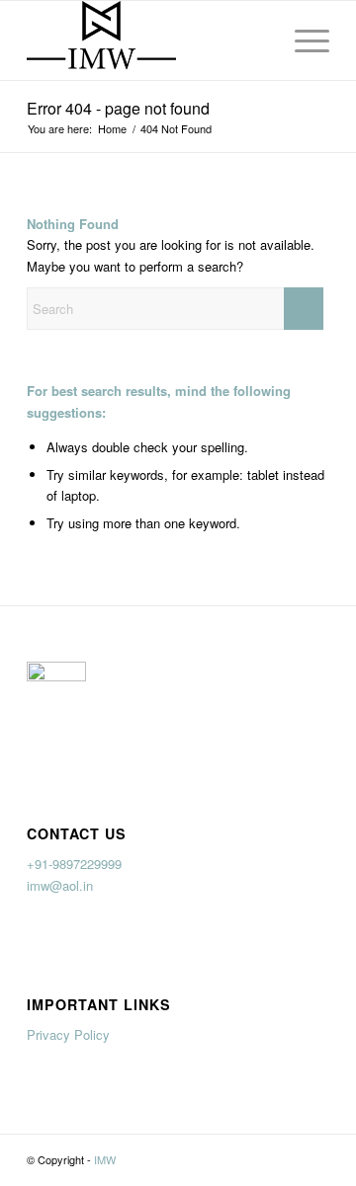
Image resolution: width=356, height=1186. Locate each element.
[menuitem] (302, 40)
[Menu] (302, 40)
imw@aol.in (60, 885)
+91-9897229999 (74, 863)
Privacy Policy (68, 1034)
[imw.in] (148, 40)
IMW (105, 1159)
